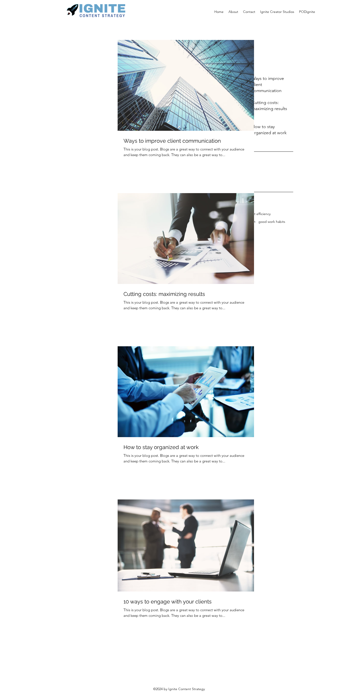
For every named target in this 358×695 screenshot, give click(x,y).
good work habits (271, 221)
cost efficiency (260, 214)
